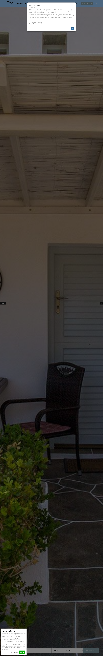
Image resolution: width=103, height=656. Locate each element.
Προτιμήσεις (14, 652)
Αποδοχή (22, 652)
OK (72, 28)
